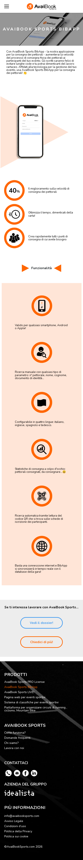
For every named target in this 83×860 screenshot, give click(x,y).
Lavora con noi (14, 748)
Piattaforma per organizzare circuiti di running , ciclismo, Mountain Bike (35, 709)
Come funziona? (15, 732)
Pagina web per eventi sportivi (24, 697)
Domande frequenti (17, 737)
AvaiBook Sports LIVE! (19, 692)
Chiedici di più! (41, 642)
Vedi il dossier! (41, 623)
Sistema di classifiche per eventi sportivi (31, 702)
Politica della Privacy (18, 831)
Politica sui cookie (16, 836)
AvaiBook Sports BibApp (20, 687)
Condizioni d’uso (15, 826)
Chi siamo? (11, 743)
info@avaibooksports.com (21, 816)
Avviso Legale (13, 821)
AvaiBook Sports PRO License (24, 681)
